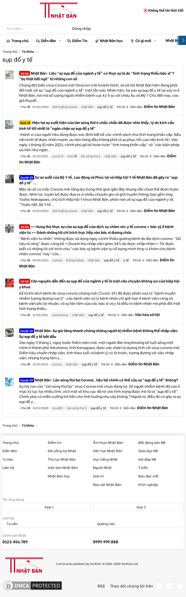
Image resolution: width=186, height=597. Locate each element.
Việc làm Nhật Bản (63, 467)
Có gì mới (143, 40)
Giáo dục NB (148, 450)
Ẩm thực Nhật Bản (108, 442)
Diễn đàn (48, 40)
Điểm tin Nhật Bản (159, 106)
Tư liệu (7, 459)
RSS (101, 586)
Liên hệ (8, 467)
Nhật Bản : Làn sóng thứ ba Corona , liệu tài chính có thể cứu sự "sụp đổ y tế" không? (99, 379)
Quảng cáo (105, 524)
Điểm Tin (79, 40)
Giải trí (98, 475)
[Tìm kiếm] (63, 28)
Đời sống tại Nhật (62, 450)
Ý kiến (143, 467)
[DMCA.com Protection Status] (32, 585)
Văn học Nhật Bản (108, 450)
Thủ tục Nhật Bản (62, 459)
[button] (59, 40)
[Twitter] (169, 586)
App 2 (141, 506)
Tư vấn (12, 524)
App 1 (49, 506)
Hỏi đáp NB (147, 459)
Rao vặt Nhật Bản (107, 484)
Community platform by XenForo (97, 563)
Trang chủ (20, 40)
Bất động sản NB (151, 442)
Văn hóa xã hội (147, 314)
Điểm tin (55, 442)
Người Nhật (102, 467)
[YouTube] (180, 586)
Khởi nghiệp (148, 484)
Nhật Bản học (111, 40)
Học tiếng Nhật (105, 459)
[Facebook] (159, 586)
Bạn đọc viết (148, 475)
